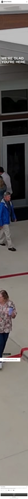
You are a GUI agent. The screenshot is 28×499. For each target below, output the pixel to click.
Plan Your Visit (5, 354)
